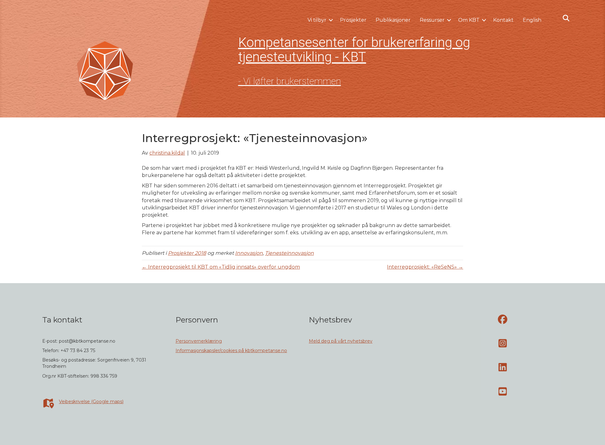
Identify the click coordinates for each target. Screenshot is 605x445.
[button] (330, 20)
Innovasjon (249, 253)
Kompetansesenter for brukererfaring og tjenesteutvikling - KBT (354, 50)
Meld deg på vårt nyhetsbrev (340, 341)
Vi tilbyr (317, 20)
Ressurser (432, 20)
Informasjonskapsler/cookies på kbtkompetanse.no (231, 350)
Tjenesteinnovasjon (289, 253)
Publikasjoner (393, 20)
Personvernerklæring (199, 341)
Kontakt (503, 20)
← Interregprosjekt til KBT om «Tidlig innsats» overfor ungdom (221, 267)
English (532, 20)
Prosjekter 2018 (187, 253)
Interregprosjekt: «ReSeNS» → (425, 267)
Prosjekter (353, 20)
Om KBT (469, 20)
